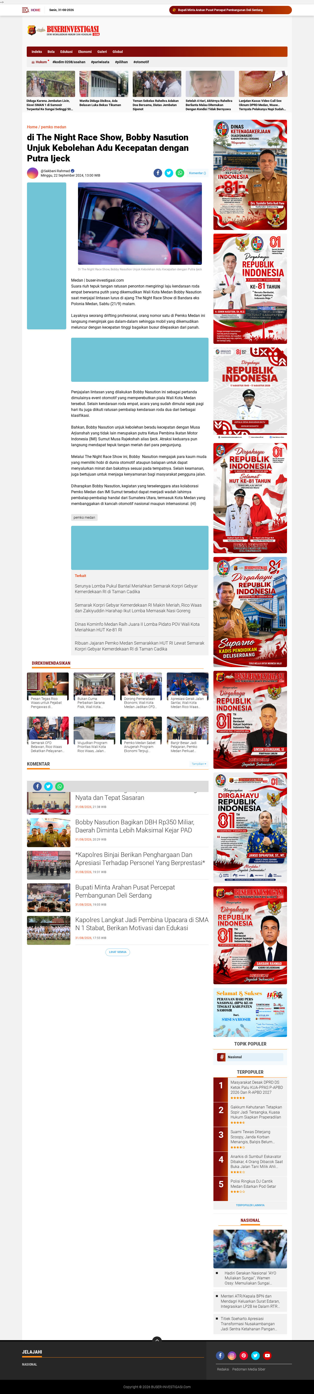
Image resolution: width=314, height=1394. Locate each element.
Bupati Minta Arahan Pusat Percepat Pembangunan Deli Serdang (125, 891)
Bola (51, 52)
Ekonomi (85, 52)
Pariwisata (101, 62)
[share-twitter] (169, 173)
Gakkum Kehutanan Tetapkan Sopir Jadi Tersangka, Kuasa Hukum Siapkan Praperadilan (256, 1112)
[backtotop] (157, 1341)
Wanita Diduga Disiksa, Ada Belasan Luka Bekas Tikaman (100, 103)
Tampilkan (198, 764)
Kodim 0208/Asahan (69, 62)
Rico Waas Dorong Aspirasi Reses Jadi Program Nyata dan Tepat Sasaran (141, 794)
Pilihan (122, 62)
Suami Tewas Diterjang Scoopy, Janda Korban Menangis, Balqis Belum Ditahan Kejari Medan (251, 1137)
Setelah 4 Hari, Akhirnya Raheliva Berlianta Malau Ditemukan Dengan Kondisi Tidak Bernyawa (209, 105)
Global (118, 52)
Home (35, 10)
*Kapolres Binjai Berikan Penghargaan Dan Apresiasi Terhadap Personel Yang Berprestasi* (140, 859)
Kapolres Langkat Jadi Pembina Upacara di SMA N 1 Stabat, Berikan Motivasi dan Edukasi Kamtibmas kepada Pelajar (233, 10)
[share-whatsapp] (180, 173)
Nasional (235, 1057)
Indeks (37, 52)
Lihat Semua (117, 952)
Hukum (41, 62)
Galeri (102, 52)
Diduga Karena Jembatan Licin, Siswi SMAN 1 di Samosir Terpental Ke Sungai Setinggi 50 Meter (48, 105)
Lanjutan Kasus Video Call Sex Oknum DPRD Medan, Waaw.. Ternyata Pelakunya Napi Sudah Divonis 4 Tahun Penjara (261, 105)
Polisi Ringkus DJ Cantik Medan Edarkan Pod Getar (253, 1184)
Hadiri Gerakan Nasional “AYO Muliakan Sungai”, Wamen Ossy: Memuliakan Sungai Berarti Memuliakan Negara (250, 1278)
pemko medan (53, 127)
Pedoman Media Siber (248, 1369)
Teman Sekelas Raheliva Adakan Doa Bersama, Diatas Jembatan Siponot (156, 105)
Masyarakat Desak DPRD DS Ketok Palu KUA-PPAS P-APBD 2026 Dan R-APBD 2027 (257, 1087)
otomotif (142, 62)
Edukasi (66, 52)
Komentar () (197, 173)
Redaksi (223, 1369)
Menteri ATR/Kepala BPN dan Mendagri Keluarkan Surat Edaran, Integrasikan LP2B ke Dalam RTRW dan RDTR (251, 1301)
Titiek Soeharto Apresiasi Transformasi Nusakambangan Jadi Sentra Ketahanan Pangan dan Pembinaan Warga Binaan (248, 1324)
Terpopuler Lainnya (250, 1205)
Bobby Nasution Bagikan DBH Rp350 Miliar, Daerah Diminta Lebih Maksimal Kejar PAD (134, 826)
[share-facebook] (158, 173)
